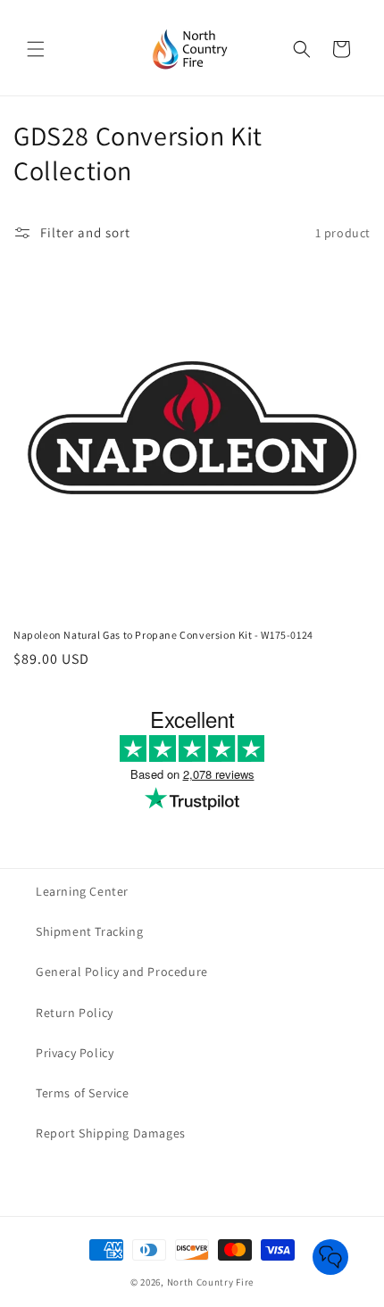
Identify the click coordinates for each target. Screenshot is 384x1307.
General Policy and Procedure (122, 972)
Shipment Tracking (89, 931)
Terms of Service (82, 1093)
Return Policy (74, 1013)
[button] (35, 49)
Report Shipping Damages (111, 1133)
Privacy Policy (74, 1053)
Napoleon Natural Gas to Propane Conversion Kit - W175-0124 (163, 634)
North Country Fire (211, 1282)
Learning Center (82, 891)
